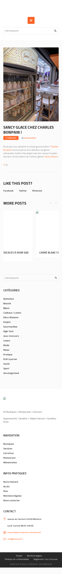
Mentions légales (12, 495)
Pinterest (37, 190)
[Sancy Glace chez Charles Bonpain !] (31, 84)
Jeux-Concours (11, 336)
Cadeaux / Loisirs (12, 312)
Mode (6, 345)
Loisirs (6, 340)
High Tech (8, 331)
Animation (8, 298)
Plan (5, 491)
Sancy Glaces (51, 156)
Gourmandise (30, 137)
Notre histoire (10, 481)
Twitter (23, 190)
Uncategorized (11, 373)
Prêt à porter (10, 359)
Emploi (6, 322)
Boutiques (8, 444)
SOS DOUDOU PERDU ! (43, 253)
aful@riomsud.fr (15, 539)
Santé (6, 363)
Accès (6, 486)
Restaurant (9, 457)
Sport (6, 368)
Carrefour (8, 453)
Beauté (7, 303)
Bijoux (6, 308)
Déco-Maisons (10, 317)
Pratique (7, 354)
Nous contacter (11, 500)
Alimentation (10, 462)
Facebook (8, 190)
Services (7, 448)
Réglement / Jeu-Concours (45, 559)
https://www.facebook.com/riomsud (24, 532)
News (6, 349)
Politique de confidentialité (17, 559)
